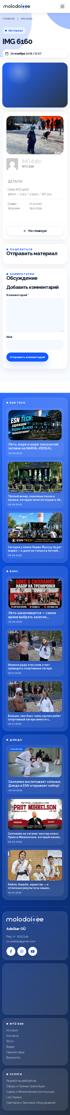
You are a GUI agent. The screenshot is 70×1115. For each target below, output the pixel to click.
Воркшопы (13, 1057)
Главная (8, 18)
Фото (10, 1041)
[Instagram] (21, 951)
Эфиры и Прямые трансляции (25, 1086)
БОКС (14, 571)
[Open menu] (62, 6)
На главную (37, 231)
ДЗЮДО (16, 739)
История (12, 1030)
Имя (9, 336)
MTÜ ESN (28, 166)
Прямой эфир (15, 1052)
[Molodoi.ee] (24, 920)
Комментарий (17, 295)
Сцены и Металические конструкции (30, 1091)
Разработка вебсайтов (21, 1080)
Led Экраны (14, 1097)
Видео (10, 1046)
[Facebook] (10, 951)
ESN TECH (17, 402)
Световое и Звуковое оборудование (30, 1102)
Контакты (12, 1035)
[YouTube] (32, 951)
